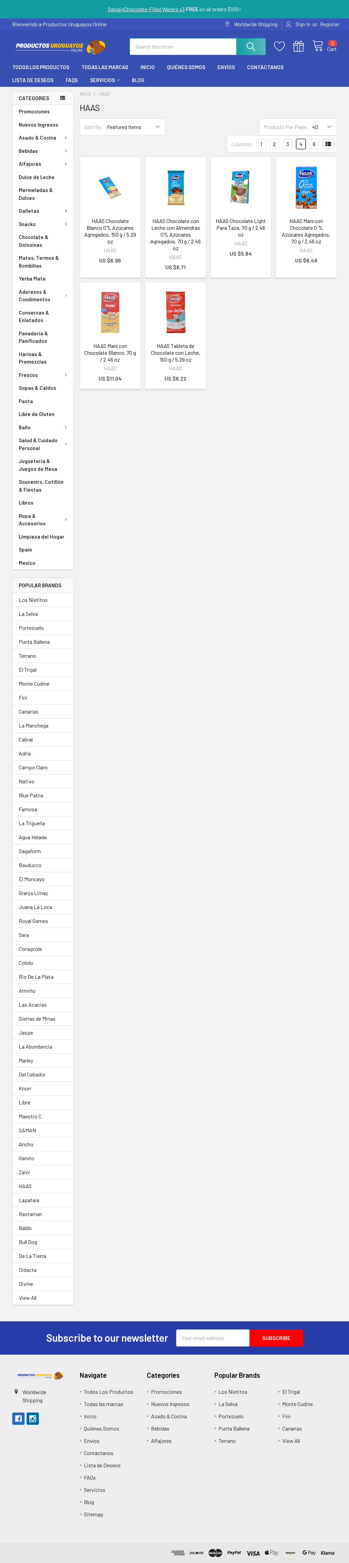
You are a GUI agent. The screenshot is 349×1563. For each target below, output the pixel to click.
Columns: (242, 144)
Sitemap (93, 1514)
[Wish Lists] (283, 46)
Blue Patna (31, 795)
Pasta (26, 401)
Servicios (102, 80)
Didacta (27, 1269)
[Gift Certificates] (302, 46)
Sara (24, 934)
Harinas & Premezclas (33, 358)
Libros (26, 502)
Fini (23, 697)
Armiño (27, 990)
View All (27, 1297)
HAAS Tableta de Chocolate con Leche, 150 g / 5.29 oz (175, 352)
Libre (24, 1102)
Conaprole (30, 948)
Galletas (29, 211)
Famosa (28, 809)
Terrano (27, 655)
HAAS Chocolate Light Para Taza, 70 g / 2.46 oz (241, 228)
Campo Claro (33, 767)
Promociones (34, 111)
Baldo (25, 1228)
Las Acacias (33, 1004)
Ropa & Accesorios (32, 520)
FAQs (72, 80)
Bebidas (28, 151)
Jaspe (26, 1032)
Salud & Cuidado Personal (38, 444)
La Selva (28, 613)
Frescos (28, 375)
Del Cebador (32, 1074)
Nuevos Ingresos (38, 125)
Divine (26, 1283)
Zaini (24, 1172)
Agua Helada (33, 837)
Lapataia (29, 1200)
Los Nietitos (33, 599)
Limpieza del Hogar (41, 536)
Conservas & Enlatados (34, 316)
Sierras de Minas (37, 1018)
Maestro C (30, 1116)
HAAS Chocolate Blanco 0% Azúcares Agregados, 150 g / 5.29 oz (110, 231)
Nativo (26, 781)
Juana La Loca (35, 907)
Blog (138, 80)
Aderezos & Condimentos (34, 296)
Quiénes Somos (186, 67)
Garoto (26, 1158)
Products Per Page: (285, 127)
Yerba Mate (32, 278)
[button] (40, 1375)
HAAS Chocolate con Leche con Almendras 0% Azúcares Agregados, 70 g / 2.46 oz (175, 234)
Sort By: (93, 127)
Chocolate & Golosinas (33, 241)
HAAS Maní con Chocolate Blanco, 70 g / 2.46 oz (110, 352)
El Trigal (27, 669)
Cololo (26, 962)
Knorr (25, 1088)
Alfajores (30, 164)
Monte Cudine (34, 683)
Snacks (27, 224)
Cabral (26, 739)
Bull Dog (28, 1242)
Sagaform (30, 851)
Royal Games (33, 921)
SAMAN (27, 1130)
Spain (25, 549)
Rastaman (30, 1214)
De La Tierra (32, 1256)
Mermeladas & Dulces (36, 194)
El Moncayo (32, 879)
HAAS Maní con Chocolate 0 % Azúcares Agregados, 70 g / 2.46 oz (306, 231)
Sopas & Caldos (37, 388)
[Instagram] (33, 1419)
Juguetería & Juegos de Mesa (38, 465)
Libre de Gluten (37, 414)
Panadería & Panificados (33, 337)
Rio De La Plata (36, 976)
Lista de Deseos (33, 80)
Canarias (29, 711)
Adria (25, 753)
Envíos (226, 67)
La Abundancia (35, 1046)
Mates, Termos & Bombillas (39, 262)
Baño (25, 427)
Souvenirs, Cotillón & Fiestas (41, 486)
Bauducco (30, 865)
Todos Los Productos (40, 67)
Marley (26, 1060)
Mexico (27, 563)
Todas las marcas (104, 67)
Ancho (26, 1144)
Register (329, 24)
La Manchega (33, 725)
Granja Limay (33, 893)
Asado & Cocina (37, 137)
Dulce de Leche (37, 177)
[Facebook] (18, 1419)
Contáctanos (265, 67)
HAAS (25, 1186)
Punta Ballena (34, 641)
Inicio (147, 67)
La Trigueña (32, 823)
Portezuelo (31, 627)
